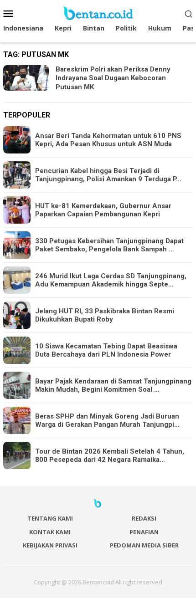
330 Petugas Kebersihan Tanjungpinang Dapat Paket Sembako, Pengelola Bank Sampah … (109, 245)
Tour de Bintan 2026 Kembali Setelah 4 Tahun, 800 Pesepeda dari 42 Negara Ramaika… (109, 455)
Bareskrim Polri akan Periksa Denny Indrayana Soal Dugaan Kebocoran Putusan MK (113, 78)
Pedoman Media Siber (144, 545)
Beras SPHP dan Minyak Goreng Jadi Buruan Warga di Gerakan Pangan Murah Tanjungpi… (107, 420)
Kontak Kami (50, 532)
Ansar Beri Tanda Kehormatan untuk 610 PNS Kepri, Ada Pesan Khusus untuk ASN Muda (108, 140)
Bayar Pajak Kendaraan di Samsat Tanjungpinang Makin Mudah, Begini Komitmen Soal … (113, 385)
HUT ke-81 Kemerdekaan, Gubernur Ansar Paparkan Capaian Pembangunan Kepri (103, 210)
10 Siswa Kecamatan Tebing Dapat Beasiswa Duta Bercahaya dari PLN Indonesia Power (106, 350)
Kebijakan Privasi (50, 545)
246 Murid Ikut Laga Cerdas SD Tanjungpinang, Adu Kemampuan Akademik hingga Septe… (110, 280)
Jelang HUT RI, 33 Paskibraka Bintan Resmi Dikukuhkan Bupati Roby (104, 315)
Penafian (144, 532)
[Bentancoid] (98, 12)
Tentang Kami (50, 518)
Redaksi (144, 518)
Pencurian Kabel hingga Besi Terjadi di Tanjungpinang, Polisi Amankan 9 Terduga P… (108, 175)
